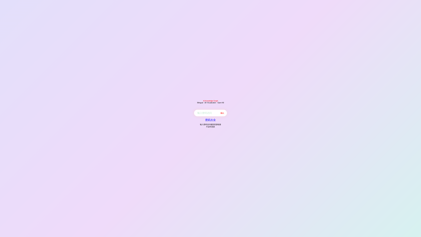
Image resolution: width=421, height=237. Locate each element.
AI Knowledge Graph (210, 101)
